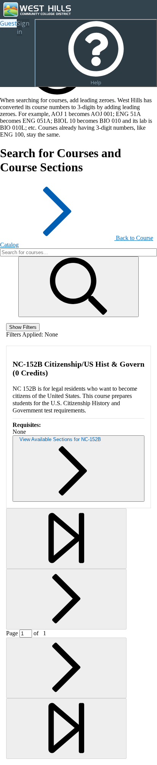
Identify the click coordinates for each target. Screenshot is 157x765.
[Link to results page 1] (66, 538)
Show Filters (23, 327)
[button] (78, 286)
